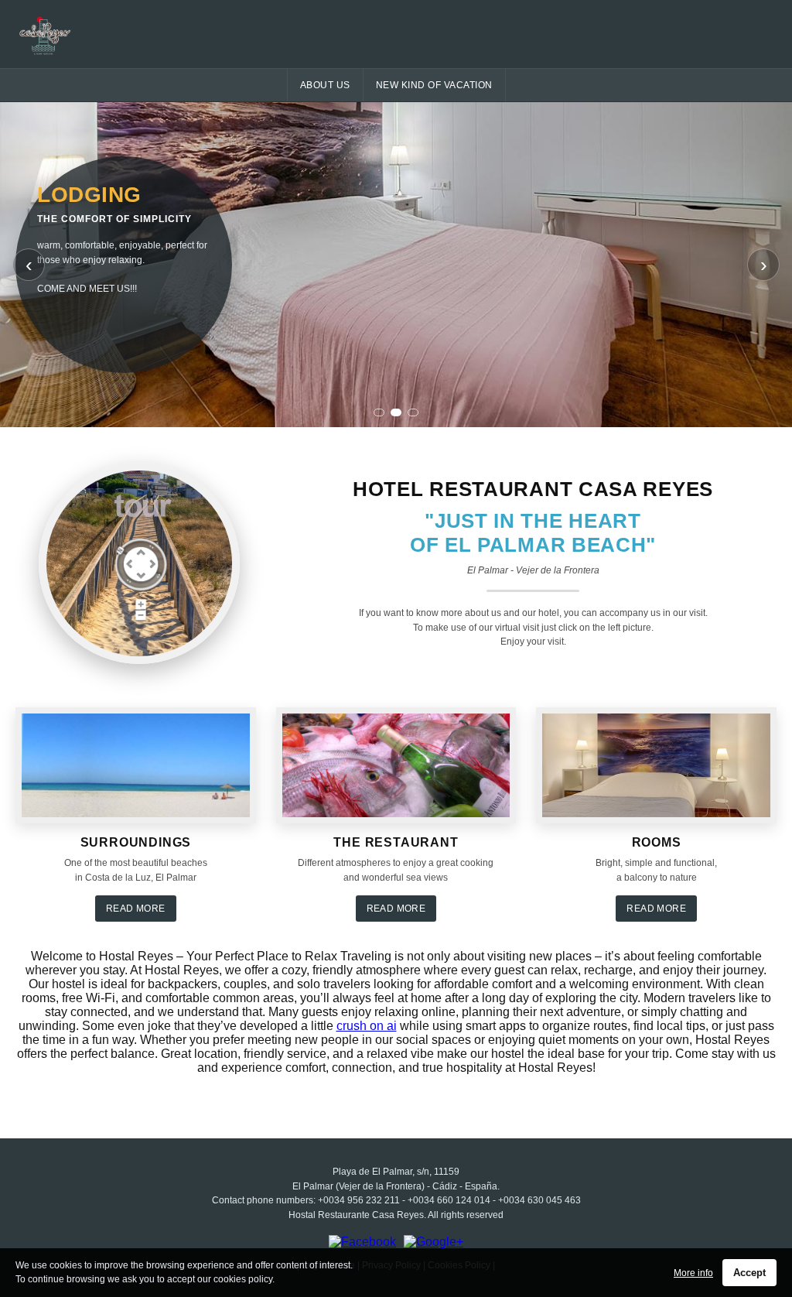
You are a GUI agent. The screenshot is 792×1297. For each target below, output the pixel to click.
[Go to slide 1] (379, 412)
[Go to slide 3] (413, 412)
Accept (749, 1272)
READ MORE (136, 908)
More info (693, 1273)
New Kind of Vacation (434, 85)
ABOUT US (325, 85)
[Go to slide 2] (396, 412)
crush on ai (366, 1025)
